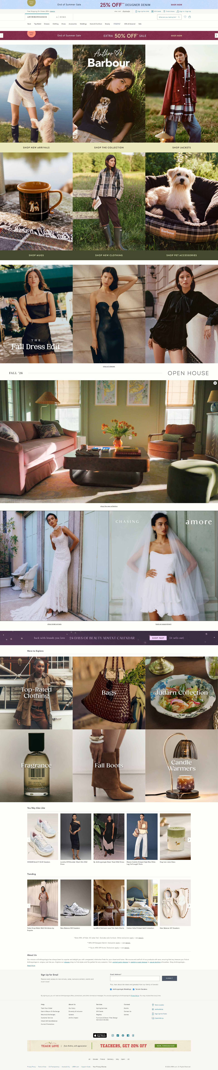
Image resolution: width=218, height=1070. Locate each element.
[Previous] (2, 35)
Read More (31, 966)
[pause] (215, 383)
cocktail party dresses (120, 962)
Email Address (115, 974)
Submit (169, 978)
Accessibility (66, 1066)
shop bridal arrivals (54, 624)
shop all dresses (109, 366)
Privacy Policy (135, 995)
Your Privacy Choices (99, 1066)
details (52, 11)
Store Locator (159, 1005)
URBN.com (75, 1066)
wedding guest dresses (139, 962)
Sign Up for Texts (161, 1014)
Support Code (86, 1066)
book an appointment (163, 624)
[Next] (216, 35)
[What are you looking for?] (179, 17)
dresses (67, 962)
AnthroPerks (159, 1009)
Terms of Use (42, 1066)
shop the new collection (109, 506)
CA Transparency (54, 1066)
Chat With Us (159, 1018)
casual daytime (155, 962)
